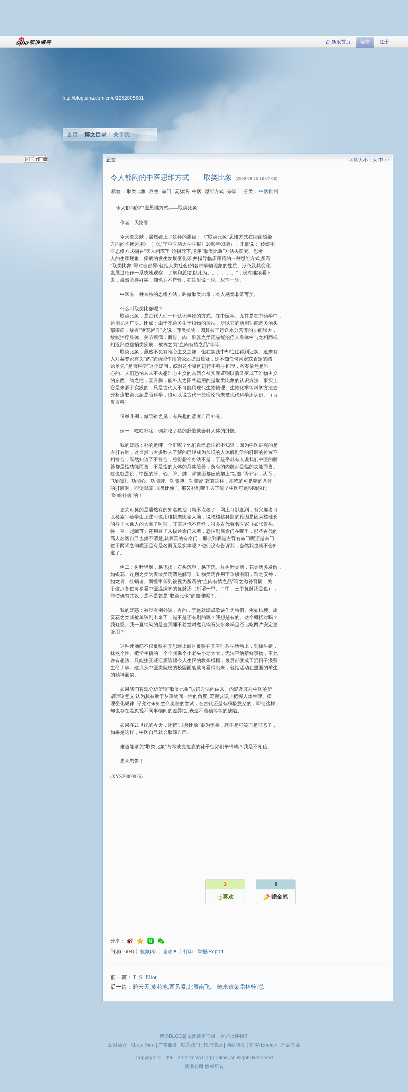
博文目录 (95, 134)
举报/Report (210, 951)
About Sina (143, 1045)
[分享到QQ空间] (140, 941)
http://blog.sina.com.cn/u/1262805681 (103, 98)
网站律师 (235, 1045)
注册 (384, 42)
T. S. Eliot (145, 977)
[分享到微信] (161, 941)
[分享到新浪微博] (130, 941)
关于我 (121, 134)
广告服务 (167, 1045)
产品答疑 (290, 1045)
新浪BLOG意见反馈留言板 (187, 1036)
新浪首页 (341, 42)
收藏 (145, 951)
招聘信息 (213, 1045)
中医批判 (268, 191)
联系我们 (190, 1045)
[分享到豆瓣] (150, 941)
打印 (188, 951)
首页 (72, 134)
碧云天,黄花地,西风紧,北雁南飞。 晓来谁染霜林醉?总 (198, 987)
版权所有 (214, 1066)
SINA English (263, 1045)
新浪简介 (117, 1045)
